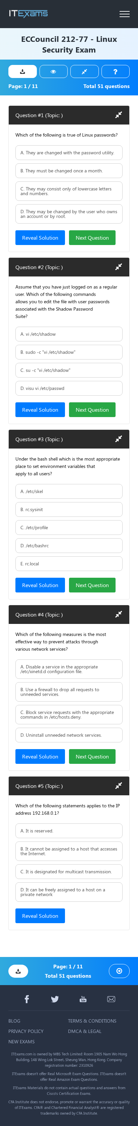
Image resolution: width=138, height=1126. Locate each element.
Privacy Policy (26, 1031)
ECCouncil (40, 38)
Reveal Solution (40, 237)
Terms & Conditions (92, 1021)
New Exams (21, 1041)
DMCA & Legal (84, 1031)
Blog (14, 1021)
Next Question (92, 237)
